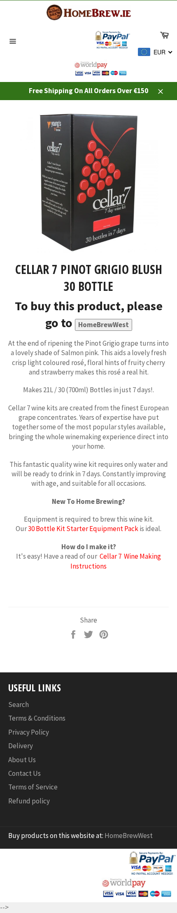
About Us (22, 759)
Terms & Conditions (36, 718)
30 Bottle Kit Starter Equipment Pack (83, 528)
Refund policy (29, 800)
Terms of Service (33, 786)
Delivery (20, 745)
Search (18, 704)
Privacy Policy (28, 732)
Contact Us (24, 773)
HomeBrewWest (103, 324)
